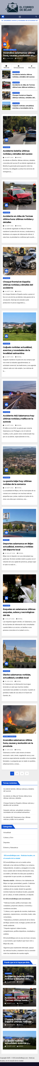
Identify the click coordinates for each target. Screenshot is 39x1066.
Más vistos (31, 68)
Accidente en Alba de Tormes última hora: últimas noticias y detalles (23, 87)
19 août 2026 (9, 425)
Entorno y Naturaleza (10, 49)
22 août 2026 (9, 357)
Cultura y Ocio (8, 837)
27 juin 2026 (9, 749)
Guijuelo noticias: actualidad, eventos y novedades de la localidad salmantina (23, 108)
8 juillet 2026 (10, 619)
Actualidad (16, 72)
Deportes (6, 539)
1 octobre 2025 (10, 58)
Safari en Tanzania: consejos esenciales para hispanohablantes (18, 55)
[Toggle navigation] (20, 16)
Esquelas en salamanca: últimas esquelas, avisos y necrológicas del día (19, 612)
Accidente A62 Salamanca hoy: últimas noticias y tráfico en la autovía (18, 418)
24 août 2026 (9, 226)
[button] (36, 16)
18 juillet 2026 (10, 553)
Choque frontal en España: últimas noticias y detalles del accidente (23, 97)
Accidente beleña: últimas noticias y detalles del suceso (19, 978)
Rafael (21, 58)
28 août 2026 (9, 157)
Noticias (6, 67)
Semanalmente (19, 68)
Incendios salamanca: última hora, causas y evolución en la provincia (18, 743)
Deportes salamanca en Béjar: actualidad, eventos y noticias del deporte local (18, 546)
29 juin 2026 (9, 681)
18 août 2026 (9, 487)
